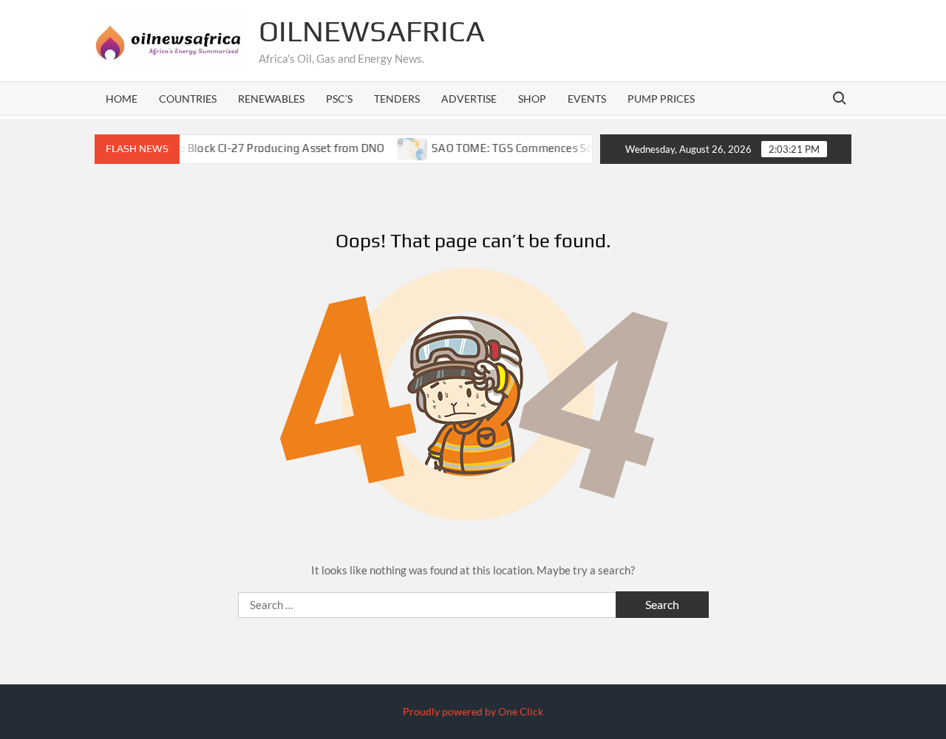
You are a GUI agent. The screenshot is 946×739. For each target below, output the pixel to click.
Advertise (469, 98)
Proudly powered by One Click (473, 711)
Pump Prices (661, 98)
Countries (188, 98)
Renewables (271, 98)
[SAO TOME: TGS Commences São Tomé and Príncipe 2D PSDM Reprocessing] (400, 147)
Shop (532, 98)
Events (587, 98)
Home (121, 98)
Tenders (397, 98)
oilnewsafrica (372, 31)
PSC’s (339, 98)
